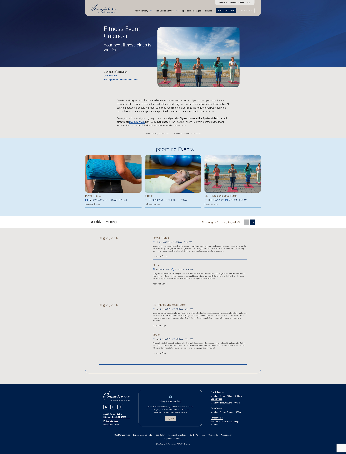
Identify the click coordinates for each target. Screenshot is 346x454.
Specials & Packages (191, 11)
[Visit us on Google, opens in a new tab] (113, 407)
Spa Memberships (122, 435)
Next (252, 222)
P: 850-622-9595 (110, 421)
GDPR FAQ (194, 435)
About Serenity (141, 11)
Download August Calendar (157, 134)
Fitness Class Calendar (142, 435)
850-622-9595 (137, 121)
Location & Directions (177, 435)
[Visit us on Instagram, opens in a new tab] (120, 407)
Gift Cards (223, 2)
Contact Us (213, 435)
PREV (246, 222)
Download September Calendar (187, 134)
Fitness (208, 11)
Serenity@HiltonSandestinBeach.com (121, 79)
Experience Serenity (173, 439)
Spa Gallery (160, 435)
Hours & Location (237, 2)
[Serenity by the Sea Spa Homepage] (104, 8)
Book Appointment (226, 10)
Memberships (246, 10)
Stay (248, 2)
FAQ (203, 435)
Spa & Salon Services (165, 11)
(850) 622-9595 (110, 76)
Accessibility (226, 435)
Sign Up (170, 418)
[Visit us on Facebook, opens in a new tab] (106, 407)
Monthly (111, 222)
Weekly (96, 222)
